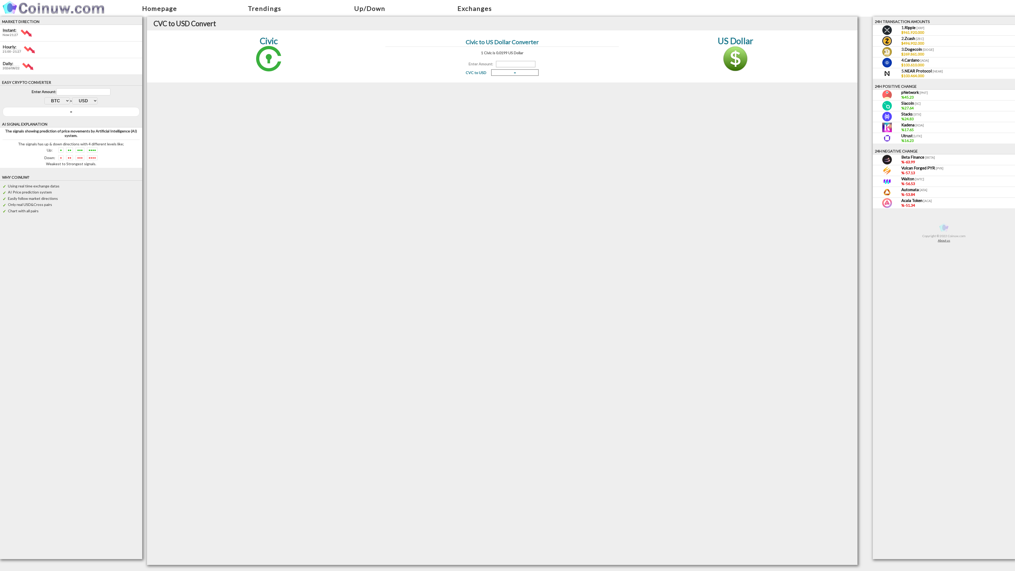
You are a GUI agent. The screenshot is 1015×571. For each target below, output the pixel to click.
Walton (912, 178)
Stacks (911, 114)
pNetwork (914, 92)
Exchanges (475, 8)
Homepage (159, 8)
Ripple (914, 27)
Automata (914, 189)
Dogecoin (919, 49)
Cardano (917, 60)
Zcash (914, 38)
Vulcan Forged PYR (922, 167)
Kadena (912, 124)
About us (944, 240)
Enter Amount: (44, 91)
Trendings (264, 8)
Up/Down (369, 8)
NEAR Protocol (924, 70)
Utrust (911, 135)
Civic (269, 41)
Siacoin (911, 103)
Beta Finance (918, 157)
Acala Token (916, 200)
